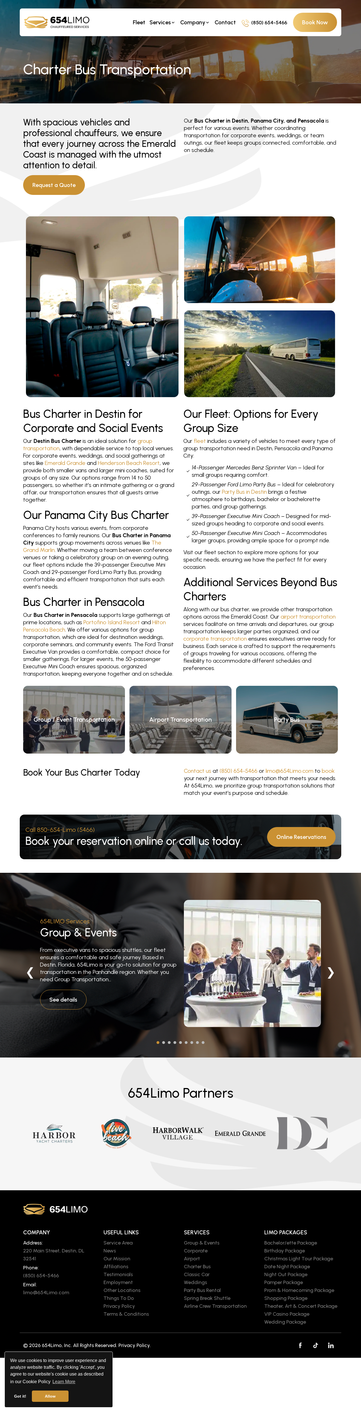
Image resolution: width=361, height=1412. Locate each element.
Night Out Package (285, 1274)
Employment (118, 1282)
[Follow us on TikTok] (315, 1345)
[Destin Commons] (302, 1133)
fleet (200, 441)
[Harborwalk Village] (178, 1133)
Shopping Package (285, 1298)
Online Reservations (301, 837)
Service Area (118, 1243)
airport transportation (308, 616)
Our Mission (117, 1259)
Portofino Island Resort (111, 622)
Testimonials (118, 1274)
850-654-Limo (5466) (66, 830)
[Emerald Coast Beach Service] (116, 1133)
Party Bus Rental (202, 1290)
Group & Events (78, 932)
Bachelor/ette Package (290, 1243)
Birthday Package (284, 1251)
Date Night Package (287, 1266)
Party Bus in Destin (244, 491)
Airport (192, 1259)
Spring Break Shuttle (207, 1298)
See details (63, 999)
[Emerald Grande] (240, 1133)
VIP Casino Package (286, 1314)
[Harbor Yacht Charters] (54, 1133)
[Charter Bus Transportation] (102, 306)
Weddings (195, 1282)
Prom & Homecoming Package (299, 1290)
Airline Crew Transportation (215, 1306)
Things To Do (119, 1298)
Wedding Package (285, 1322)
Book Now (315, 22)
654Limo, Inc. (57, 1345)
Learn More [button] (63, 1381)
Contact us (197, 770)
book (328, 770)
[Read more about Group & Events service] (252, 963)
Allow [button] (50, 1396)
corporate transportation (215, 638)
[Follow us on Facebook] (300, 1345)
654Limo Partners (180, 1093)
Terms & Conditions (126, 1314)
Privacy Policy (119, 1306)
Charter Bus (197, 1266)
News (110, 1251)
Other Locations (122, 1290)
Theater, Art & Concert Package (300, 1306)
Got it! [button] (20, 1396)
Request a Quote (54, 185)
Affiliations (116, 1266)
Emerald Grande (65, 463)
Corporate (196, 1251)
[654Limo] (60, 22)
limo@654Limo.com (289, 770)
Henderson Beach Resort (129, 463)
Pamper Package (283, 1282)
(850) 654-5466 (269, 22)
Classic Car (197, 1274)
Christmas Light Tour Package (298, 1259)
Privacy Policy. (134, 1345)
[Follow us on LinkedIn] (330, 1345)
